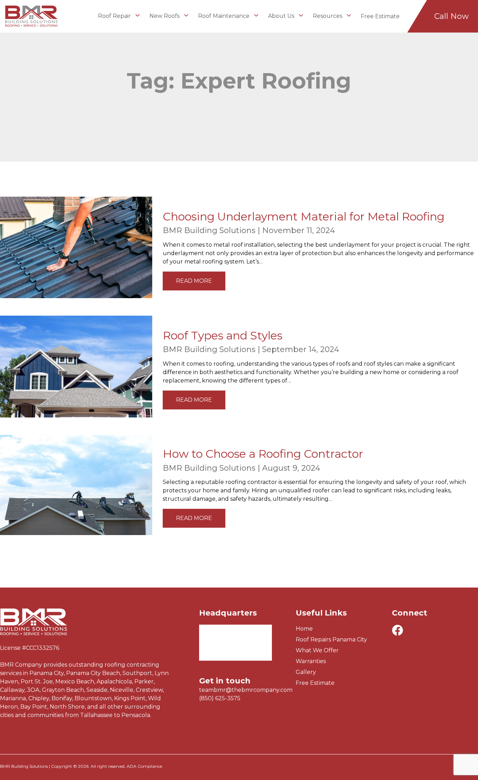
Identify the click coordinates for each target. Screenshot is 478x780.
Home (304, 628)
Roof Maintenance (224, 16)
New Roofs (165, 16)
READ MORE (194, 280)
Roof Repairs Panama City (331, 639)
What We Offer (317, 650)
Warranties (311, 661)
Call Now (451, 16)
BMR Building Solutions (209, 230)
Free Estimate (380, 16)
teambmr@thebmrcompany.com (246, 690)
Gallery (306, 672)
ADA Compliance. (145, 766)
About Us (282, 16)
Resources (328, 16)
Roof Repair (115, 16)
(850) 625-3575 (219, 698)
